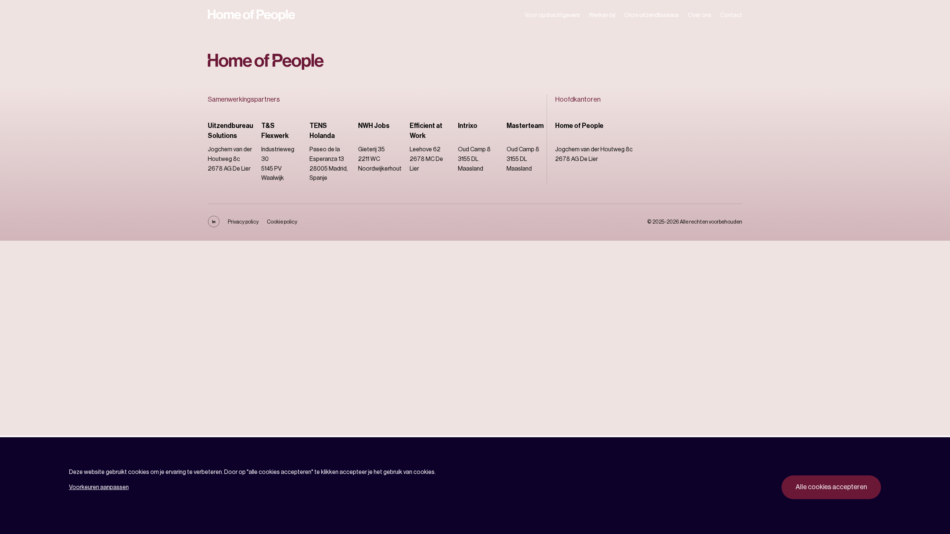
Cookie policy (282, 222)
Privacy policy (243, 222)
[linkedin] (214, 225)
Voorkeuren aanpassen (99, 487)
